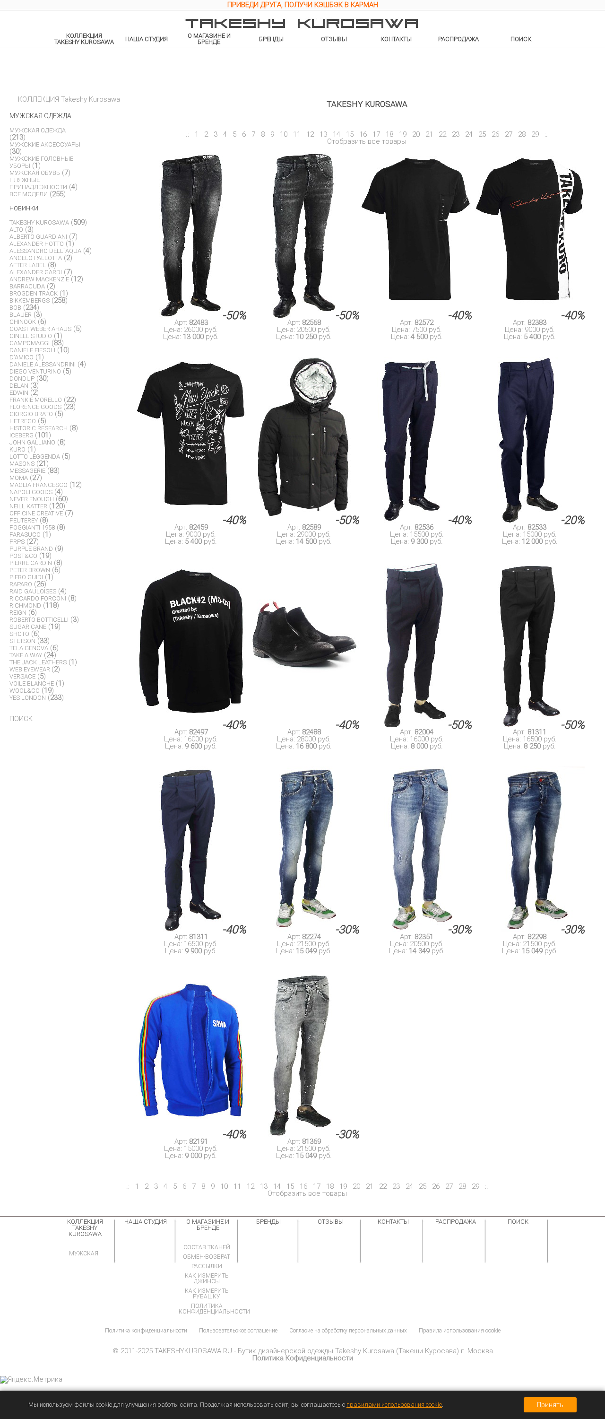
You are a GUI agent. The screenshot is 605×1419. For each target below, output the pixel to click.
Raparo (20, 584)
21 (429, 134)
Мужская (83, 1253)
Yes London (27, 697)
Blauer (20, 314)
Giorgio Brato (31, 414)
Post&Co (23, 555)
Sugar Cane (27, 626)
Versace (22, 676)
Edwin (18, 392)
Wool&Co (24, 690)
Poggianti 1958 (32, 527)
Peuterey (23, 520)
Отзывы (334, 39)
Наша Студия (146, 39)
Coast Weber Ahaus (40, 328)
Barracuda (27, 286)
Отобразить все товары (366, 141)
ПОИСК (21, 718)
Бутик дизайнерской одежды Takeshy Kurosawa (316, 1351)
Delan (18, 385)
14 (336, 134)
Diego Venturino (35, 371)
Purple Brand (31, 548)
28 (522, 134)
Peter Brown (29, 570)
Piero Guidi (26, 577)
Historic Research (38, 428)
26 (495, 134)
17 (376, 134)
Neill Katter (28, 506)
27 (508, 134)
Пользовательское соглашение (238, 1330)
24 (469, 134)
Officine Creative (36, 513)
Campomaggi (29, 343)
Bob (15, 307)
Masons (22, 463)
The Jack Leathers (38, 662)
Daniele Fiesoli (32, 350)
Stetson (22, 640)
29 (535, 134)
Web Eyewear (30, 669)
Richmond (25, 605)
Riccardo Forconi (37, 598)
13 (323, 134)
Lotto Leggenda (34, 456)
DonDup (22, 378)
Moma (18, 477)
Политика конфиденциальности (214, 1309)
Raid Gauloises (32, 591)
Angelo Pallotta (35, 257)
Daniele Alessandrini (42, 364)
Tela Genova (28, 648)
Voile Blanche (31, 683)
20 (416, 134)
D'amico (21, 357)
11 (297, 134)
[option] (302, 6)
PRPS (17, 541)
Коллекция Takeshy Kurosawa (84, 38)
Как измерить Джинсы (207, 1278)
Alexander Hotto (36, 243)
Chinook (22, 321)
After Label (27, 265)
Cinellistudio (30, 336)
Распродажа (458, 39)
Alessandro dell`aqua (45, 250)
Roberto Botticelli (39, 619)
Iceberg (22, 435)
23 (455, 134)
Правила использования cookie (460, 1330)
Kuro (17, 449)
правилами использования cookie (394, 1404)
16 (363, 134)
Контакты (396, 39)
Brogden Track (33, 293)
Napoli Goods (30, 492)
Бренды (271, 39)
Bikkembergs (29, 300)
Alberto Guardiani (38, 236)
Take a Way (25, 655)
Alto (16, 229)
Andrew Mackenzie (39, 279)
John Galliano (32, 442)
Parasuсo (25, 534)
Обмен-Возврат (206, 1257)
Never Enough (31, 499)
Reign (17, 612)
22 (442, 134)
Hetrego (22, 421)
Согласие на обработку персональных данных (348, 1330)
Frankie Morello (35, 399)
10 (283, 134)
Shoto (19, 633)
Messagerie (27, 470)
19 (402, 134)
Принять (550, 1405)
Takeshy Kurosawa (39, 222)
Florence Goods (35, 406)
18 (389, 134)
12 (310, 134)
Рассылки (206, 1266)
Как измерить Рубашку (207, 1294)
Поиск (520, 39)
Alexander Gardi (35, 272)
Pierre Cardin (30, 562)
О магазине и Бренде (209, 38)
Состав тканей (206, 1247)
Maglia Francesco (38, 484)
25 (482, 134)
